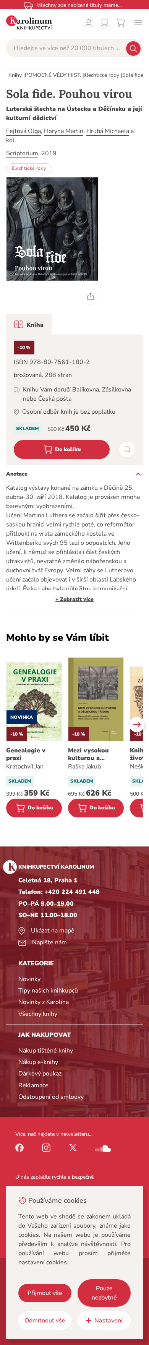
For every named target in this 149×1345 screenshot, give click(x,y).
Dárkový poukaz (40, 1073)
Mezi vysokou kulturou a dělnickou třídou (93, 754)
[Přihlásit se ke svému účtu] (88, 22)
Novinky (29, 979)
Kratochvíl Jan (25, 766)
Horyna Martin (63, 131)
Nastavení (108, 1320)
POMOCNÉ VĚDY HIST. (53, 75)
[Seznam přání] (105, 22)
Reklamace (33, 1085)
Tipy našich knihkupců (48, 990)
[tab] (29, 324)
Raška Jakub (84, 766)
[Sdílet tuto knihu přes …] (91, 297)
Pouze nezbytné (104, 1293)
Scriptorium (22, 153)
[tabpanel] (74, 400)
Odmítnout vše (44, 1320)
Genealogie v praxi (25, 754)
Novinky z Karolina (43, 1002)
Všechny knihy (37, 1014)
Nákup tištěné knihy (45, 1050)
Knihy (15, 75)
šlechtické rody (101, 75)
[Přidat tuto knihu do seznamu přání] (127, 449)
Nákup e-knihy (38, 1062)
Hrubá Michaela (107, 131)
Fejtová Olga (23, 131)
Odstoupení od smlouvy (51, 1097)
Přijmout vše (45, 1293)
